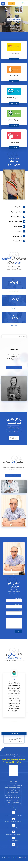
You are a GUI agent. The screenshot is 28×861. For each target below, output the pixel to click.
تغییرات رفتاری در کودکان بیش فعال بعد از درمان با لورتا (13, 793)
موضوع (20, 610)
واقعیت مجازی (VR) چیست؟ (13, 802)
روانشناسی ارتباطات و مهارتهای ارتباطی (12, 786)
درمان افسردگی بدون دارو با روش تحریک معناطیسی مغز (13, 790)
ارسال (18, 631)
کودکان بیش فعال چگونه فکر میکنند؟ (12, 797)
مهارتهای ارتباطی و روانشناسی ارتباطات (12, 787)
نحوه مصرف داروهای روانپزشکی (12, 804)
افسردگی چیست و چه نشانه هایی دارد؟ (13, 796)
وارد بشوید (10, 741)
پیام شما (20, 617)
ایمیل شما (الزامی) (18, 604)
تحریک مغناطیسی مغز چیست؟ (12, 800)
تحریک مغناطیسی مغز (12, 799)
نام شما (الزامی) (18, 598)
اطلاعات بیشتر (14, 59)
